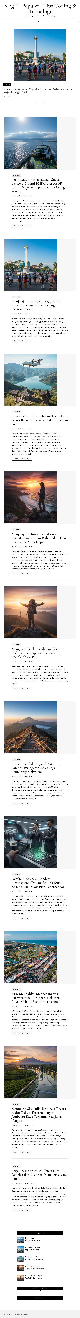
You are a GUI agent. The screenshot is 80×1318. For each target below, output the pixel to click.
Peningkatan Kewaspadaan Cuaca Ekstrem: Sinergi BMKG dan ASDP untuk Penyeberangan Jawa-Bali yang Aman (38, 185)
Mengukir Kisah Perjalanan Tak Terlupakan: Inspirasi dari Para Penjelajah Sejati (34, 653)
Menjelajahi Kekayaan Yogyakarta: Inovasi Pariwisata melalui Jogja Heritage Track (36, 305)
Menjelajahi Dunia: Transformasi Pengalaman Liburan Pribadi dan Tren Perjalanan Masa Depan (39, 538)
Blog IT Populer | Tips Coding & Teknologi (40, 8)
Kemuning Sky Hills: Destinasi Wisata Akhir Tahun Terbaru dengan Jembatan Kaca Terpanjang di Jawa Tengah (39, 1115)
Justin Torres (28, 196)
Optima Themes (22, 1314)
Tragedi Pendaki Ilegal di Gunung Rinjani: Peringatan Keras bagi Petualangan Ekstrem (36, 768)
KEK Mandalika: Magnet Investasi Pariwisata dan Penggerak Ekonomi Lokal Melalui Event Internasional (37, 998)
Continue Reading (22, 226)
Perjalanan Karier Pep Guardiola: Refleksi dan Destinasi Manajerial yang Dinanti (40, 1175)
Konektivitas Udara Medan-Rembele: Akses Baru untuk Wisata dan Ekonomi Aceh (39, 90)
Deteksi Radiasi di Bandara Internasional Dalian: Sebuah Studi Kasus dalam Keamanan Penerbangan (38, 883)
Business (16, 175)
